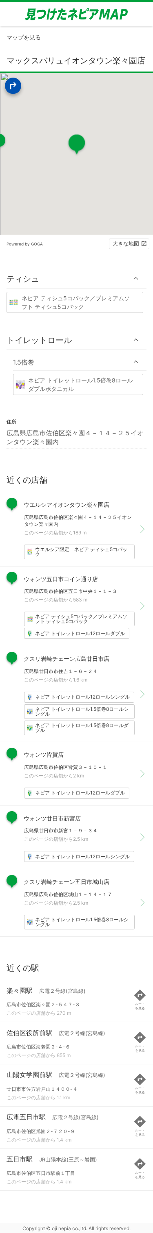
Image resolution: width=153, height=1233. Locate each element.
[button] (76, 279)
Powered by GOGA (25, 243)
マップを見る (24, 37)
